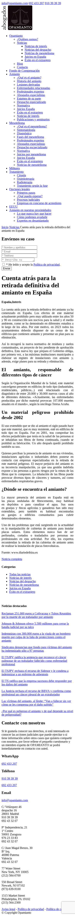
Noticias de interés (36, 46)
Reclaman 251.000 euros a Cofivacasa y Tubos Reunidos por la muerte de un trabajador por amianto (36, 615)
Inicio (5, 227)
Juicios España (26, 109)
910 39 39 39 (53, 3)
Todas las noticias (20, 574)
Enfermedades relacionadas (33, 88)
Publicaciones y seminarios (33, 119)
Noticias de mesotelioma (39, 53)
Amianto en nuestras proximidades (30, 210)
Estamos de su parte (29, 98)
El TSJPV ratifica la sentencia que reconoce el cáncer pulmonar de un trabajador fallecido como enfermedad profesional (34, 661)
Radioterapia (24, 182)
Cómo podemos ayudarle (32, 217)
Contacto (22, 67)
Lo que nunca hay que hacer (34, 213)
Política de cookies (57, 909)
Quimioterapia (25, 178)
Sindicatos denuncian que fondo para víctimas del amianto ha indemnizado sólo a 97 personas (37, 649)
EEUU (13, 206)
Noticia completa (12, 559)
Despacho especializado (31, 102)
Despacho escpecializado (32, 147)
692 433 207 (36, 3)
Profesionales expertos (30, 91)
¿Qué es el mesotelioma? (32, 126)
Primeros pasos (26, 192)
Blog (20, 63)
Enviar (6, 268)
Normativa (23, 105)
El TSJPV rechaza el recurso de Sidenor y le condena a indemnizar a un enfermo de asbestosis (35, 672)
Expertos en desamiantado (33, 220)
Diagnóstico (24, 133)
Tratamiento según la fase (32, 185)
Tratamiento (16, 171)
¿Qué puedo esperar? (29, 196)
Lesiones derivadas (28, 84)
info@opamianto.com (15, 3)
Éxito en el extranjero (38, 60)
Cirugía (21, 175)
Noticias (22, 42)
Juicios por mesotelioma (31, 154)
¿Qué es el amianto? (29, 77)
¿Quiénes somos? (27, 39)
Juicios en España (35, 56)
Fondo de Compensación (24, 70)
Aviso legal (8, 909)
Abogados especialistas (31, 95)
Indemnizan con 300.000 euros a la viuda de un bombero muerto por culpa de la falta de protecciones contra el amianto (36, 637)
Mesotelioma (17, 123)
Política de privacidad (46, 264)
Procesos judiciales (28, 199)
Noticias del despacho (38, 49)
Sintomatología (26, 130)
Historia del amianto (29, 81)
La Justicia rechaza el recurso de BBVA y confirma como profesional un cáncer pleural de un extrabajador (36, 692)
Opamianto (16, 35)
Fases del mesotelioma (30, 137)
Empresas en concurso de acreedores (39, 203)
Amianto (14, 74)
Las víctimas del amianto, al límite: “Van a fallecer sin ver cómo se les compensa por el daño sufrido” (36, 702)
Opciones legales (19, 189)
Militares (14, 168)
